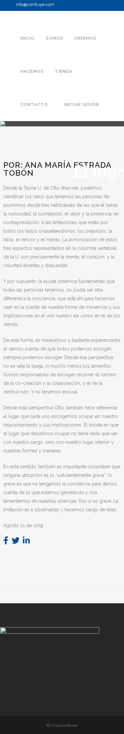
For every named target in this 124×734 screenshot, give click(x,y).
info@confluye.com (35, 4)
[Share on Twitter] (16, 541)
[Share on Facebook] (5, 541)
